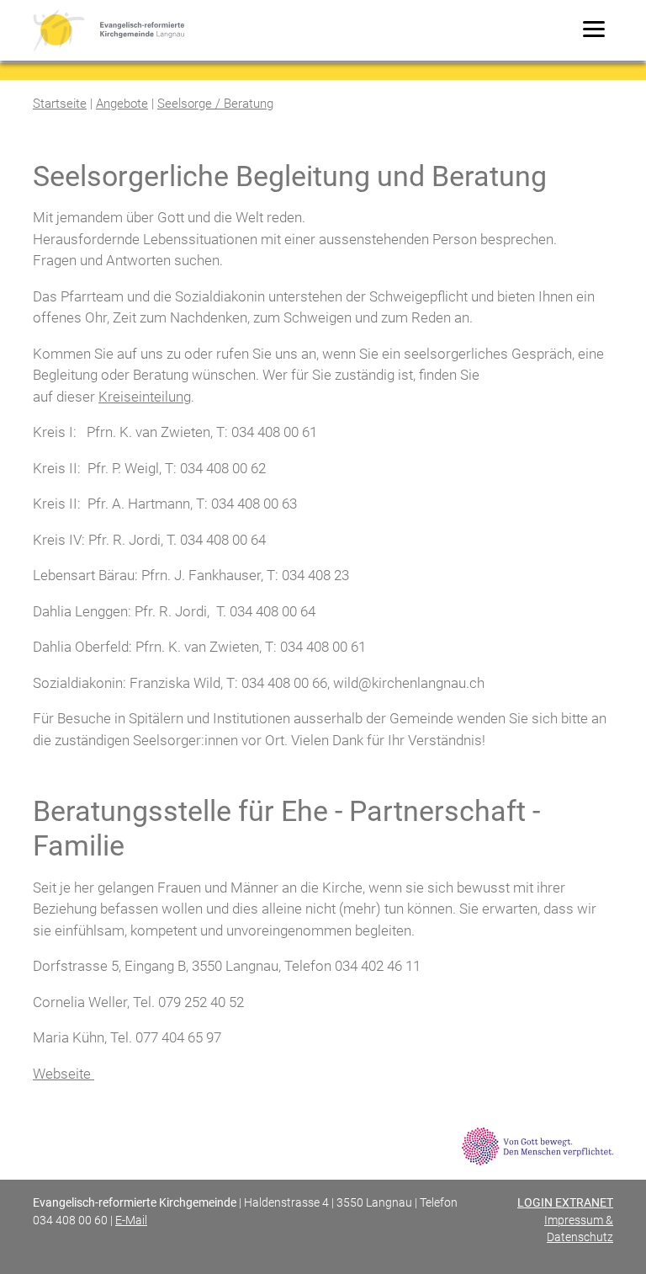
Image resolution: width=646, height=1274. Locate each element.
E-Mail (131, 1220)
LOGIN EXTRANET (565, 1202)
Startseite (60, 103)
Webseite (63, 1073)
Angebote (122, 103)
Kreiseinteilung (144, 396)
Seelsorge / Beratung (215, 103)
